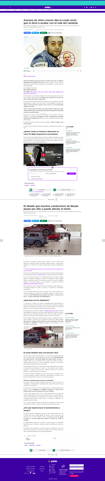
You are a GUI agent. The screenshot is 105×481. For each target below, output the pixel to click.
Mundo (36, 9)
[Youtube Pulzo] (91, 8)
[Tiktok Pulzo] (89, 8)
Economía (43, 9)
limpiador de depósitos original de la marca (33, 283)
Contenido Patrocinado (30, 215)
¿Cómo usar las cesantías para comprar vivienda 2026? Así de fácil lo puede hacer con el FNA (47, 194)
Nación (8, 9)
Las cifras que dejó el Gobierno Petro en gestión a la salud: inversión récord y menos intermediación (72, 336)
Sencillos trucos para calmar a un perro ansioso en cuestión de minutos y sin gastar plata (71, 194)
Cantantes (33, 185)
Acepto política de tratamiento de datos (37, 178)
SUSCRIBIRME (71, 173)
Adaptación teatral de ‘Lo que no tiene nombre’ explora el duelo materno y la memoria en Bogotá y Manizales (73, 150)
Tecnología (29, 9)
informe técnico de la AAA (51, 310)
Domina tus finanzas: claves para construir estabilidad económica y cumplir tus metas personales (35, 194)
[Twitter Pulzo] (87, 8)
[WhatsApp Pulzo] (95, 8)
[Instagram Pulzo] (93, 8)
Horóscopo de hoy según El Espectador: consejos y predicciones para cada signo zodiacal (73, 142)
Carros (25, 445)
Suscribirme (74, 475)
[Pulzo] (48, 7)
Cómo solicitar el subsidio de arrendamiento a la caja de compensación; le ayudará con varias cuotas (59, 194)
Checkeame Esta (50, 9)
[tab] (41, 190)
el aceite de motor (41, 274)
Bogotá (15, 9)
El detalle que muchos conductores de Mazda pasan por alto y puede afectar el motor (72, 320)
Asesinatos (26, 185)
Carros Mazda (32, 445)
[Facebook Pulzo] (84, 8)
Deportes (22, 9)
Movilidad (38, 445)
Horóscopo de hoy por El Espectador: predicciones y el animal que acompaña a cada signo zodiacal (73, 133)
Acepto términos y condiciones (35, 176)
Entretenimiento (28, 29)
